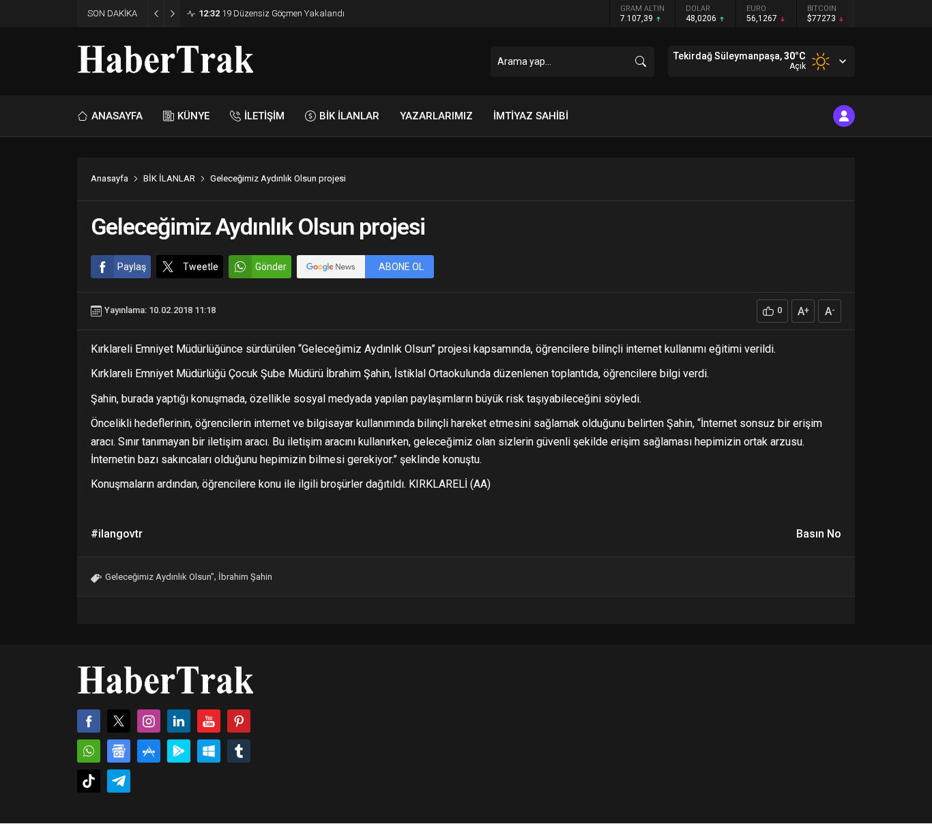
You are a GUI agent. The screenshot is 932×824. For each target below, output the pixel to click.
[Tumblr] (238, 751)
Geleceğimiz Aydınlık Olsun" (159, 577)
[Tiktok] (88, 781)
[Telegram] (118, 781)
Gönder (271, 266)
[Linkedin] (178, 721)
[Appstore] (148, 751)
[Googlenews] (118, 751)
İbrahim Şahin (245, 577)
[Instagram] (148, 721)
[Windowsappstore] (208, 751)
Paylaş (131, 266)
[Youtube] (208, 721)
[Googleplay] (178, 751)
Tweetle (200, 266)
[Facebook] (88, 721)
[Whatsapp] (88, 751)
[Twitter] (118, 721)
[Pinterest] (238, 721)
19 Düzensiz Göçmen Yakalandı (272, 13)
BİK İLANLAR (169, 178)
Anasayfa (109, 178)
